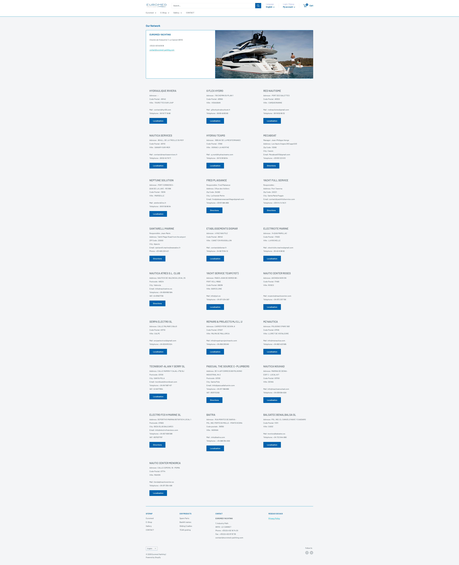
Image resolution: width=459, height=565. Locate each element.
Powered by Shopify (153, 557)
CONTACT (190, 12)
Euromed (150, 12)
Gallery (176, 12)
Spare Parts (184, 518)
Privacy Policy (274, 518)
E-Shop (163, 12)
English (149, 548)
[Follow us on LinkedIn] (311, 552)
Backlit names (185, 522)
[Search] (258, 5)
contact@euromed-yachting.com (162, 50)
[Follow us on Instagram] (307, 552)
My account (288, 7)
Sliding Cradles (186, 526)
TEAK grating (185, 530)
